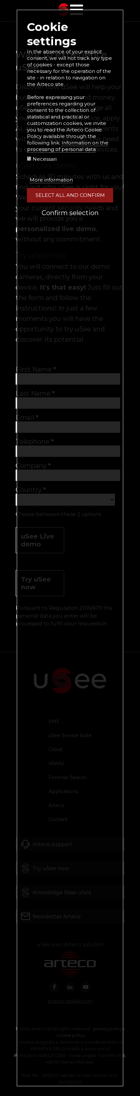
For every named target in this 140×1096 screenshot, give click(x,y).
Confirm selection (70, 213)
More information (51, 180)
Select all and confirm (70, 195)
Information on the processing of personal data (67, 146)
